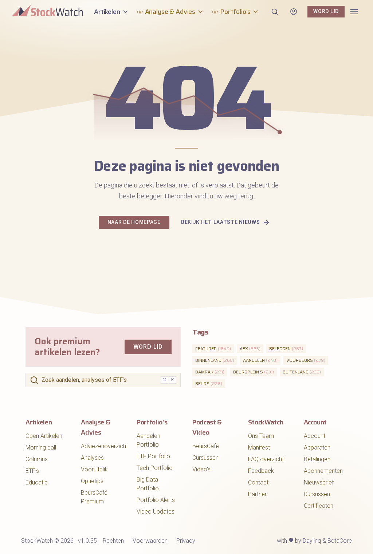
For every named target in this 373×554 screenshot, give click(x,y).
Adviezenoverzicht (104, 446)
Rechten (113, 540)
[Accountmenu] (293, 11)
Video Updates (155, 511)
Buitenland (302, 371)
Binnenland (214, 360)
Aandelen (260, 360)
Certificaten (318, 505)
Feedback (261, 470)
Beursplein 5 (253, 371)
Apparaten (317, 447)
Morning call (40, 447)
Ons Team (261, 435)
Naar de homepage (134, 222)
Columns (36, 459)
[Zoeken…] (274, 11)
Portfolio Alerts (156, 499)
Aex (250, 348)
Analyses (92, 457)
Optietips (92, 481)
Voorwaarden (150, 540)
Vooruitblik (94, 469)
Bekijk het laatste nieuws (220, 222)
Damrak (209, 371)
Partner (257, 494)
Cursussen (205, 457)
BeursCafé (205, 446)
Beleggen (286, 348)
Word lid (326, 11)
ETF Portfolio (153, 456)
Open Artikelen (43, 435)
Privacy (185, 540)
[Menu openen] (354, 11)
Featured (213, 348)
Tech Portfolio (155, 467)
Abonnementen (323, 470)
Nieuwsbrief (319, 482)
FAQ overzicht (266, 459)
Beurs (208, 383)
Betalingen (317, 459)
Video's (201, 469)
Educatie (36, 482)
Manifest (259, 447)
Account (314, 435)
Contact (258, 482)
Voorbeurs (305, 360)
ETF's (32, 470)
